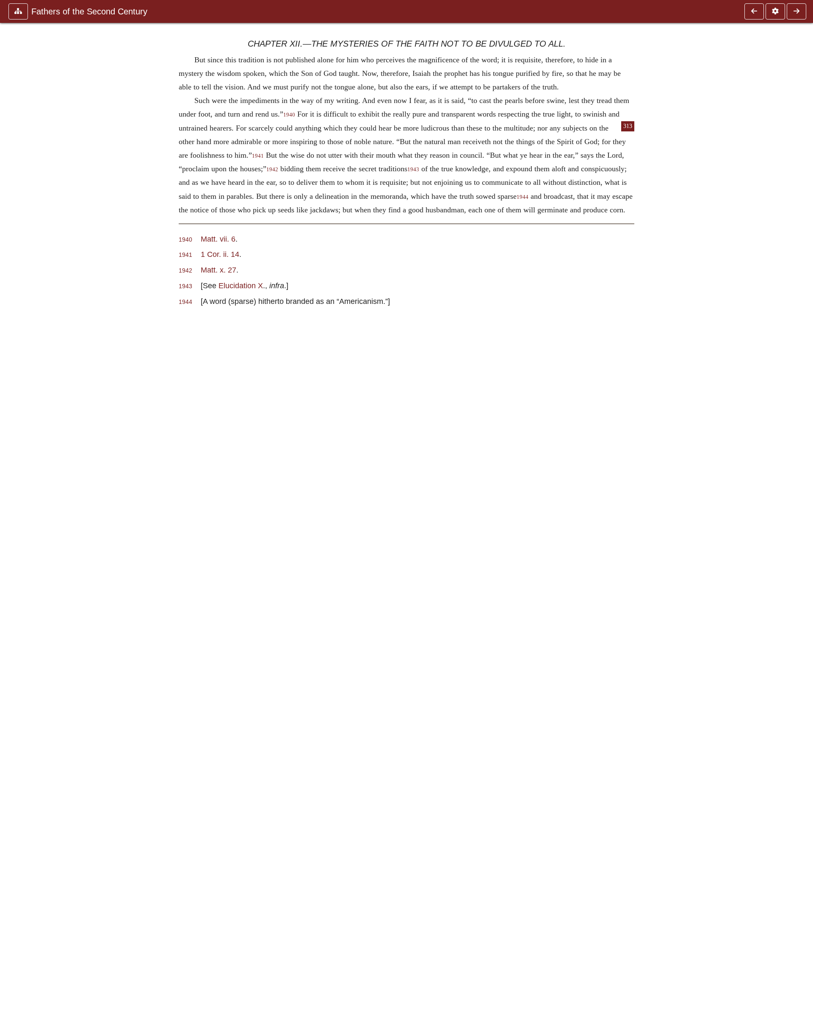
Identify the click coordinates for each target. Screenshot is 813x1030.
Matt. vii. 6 (218, 238)
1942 (272, 170)
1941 (258, 156)
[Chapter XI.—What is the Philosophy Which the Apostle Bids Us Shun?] (754, 11)
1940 (289, 115)
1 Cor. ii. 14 (220, 254)
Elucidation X (240, 285)
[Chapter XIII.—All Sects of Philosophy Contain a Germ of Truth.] (796, 11)
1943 (413, 170)
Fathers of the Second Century (89, 11)
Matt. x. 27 (218, 269)
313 (627, 126)
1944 (522, 197)
